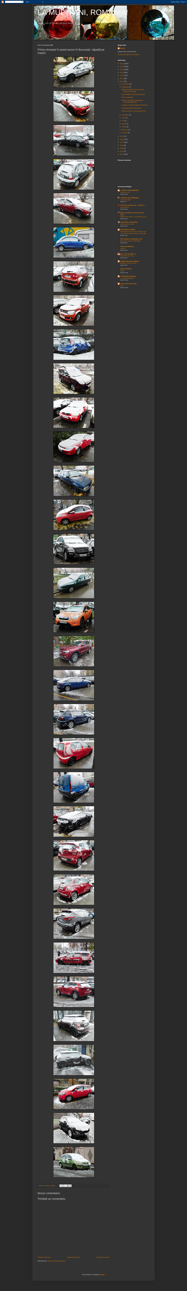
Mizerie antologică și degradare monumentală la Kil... (132, 101)
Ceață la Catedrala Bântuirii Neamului (134, 105)
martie (124, 127)
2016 (122, 145)
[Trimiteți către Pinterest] (70, 1185)
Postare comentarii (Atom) (56, 1261)
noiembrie (125, 87)
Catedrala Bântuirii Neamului (131, 108)
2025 (122, 66)
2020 (122, 81)
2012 (122, 154)
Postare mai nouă (44, 1257)
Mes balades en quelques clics (131, 239)
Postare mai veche (103, 1257)
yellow (122, 270)
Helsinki (122, 248)
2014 (122, 151)
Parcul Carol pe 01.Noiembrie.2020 (133, 111)
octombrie (125, 115)
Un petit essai (124, 207)
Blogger (102, 1274)
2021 (122, 78)
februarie (125, 130)
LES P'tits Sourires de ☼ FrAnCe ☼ (133, 205)
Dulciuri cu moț (125, 192)
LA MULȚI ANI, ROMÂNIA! (83, 12)
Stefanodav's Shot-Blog (128, 222)
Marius (122, 48)
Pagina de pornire (73, 1257)
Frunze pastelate (127, 97)
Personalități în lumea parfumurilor (133, 94)
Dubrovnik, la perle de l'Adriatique (130, 241)
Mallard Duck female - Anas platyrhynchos (133, 216)
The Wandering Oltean (128, 276)
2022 (122, 75)
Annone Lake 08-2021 (127, 224)
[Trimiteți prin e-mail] (60, 1185)
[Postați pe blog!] (63, 1185)
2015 (122, 148)
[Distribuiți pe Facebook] (68, 1185)
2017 (122, 142)
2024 (122, 69)
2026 (122, 64)
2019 (122, 136)
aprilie (124, 124)
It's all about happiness (127, 278)
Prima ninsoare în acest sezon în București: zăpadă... (132, 90)
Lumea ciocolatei (125, 200)
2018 (122, 139)
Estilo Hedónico (126, 269)
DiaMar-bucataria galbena (129, 261)
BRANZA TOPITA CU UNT (128, 263)
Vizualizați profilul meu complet (128, 54)
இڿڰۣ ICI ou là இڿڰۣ (128, 254)
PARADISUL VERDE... (128, 230)
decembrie (126, 84)
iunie (124, 118)
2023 (122, 72)
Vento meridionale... (127, 246)
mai (123, 121)
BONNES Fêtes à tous (127, 256)
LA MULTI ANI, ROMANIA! (129, 190)
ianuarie (125, 133)
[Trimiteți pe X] (65, 1185)
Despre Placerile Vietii (128, 284)
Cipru (122, 285)
